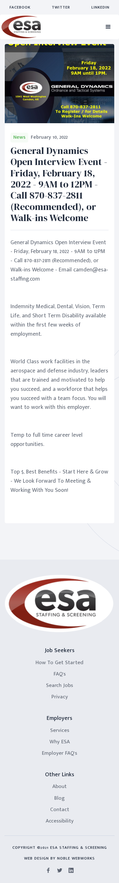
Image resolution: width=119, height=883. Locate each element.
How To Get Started (59, 662)
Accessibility (60, 820)
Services (59, 730)
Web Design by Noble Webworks (59, 858)
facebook (20, 7)
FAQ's (60, 674)
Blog (59, 798)
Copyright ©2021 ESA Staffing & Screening (59, 847)
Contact (59, 809)
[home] (21, 27)
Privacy (59, 696)
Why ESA (60, 741)
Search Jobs (59, 685)
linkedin (100, 7)
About (59, 786)
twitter (61, 7)
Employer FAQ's (59, 753)
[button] (108, 27)
